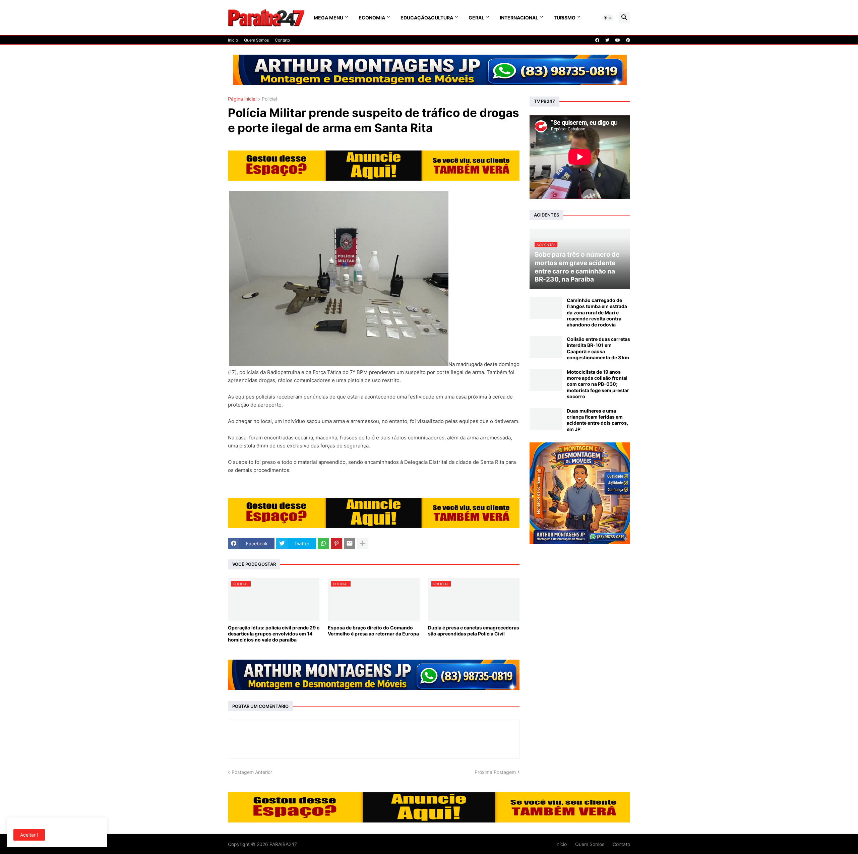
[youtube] (617, 40)
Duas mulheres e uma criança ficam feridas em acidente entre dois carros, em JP (597, 420)
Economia (372, 17)
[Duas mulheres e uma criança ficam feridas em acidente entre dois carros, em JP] (546, 419)
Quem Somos (256, 40)
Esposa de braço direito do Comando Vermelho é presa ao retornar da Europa (373, 630)
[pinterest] (628, 40)
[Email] (349, 543)
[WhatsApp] (323, 543)
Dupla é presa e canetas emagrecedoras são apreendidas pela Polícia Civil (473, 630)
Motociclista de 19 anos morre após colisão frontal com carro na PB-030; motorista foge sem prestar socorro (598, 384)
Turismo (564, 17)
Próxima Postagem (495, 772)
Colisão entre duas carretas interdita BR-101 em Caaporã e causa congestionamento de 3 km (598, 348)
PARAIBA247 (283, 844)
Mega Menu (328, 17)
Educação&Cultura (427, 17)
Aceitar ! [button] (29, 835)
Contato (282, 40)
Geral (476, 17)
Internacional (519, 17)
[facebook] (597, 40)
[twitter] (607, 40)
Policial (269, 99)
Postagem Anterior (252, 772)
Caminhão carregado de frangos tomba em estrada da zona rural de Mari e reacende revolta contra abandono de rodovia (597, 312)
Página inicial (242, 99)
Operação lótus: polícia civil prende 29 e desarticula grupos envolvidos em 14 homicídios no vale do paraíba (273, 634)
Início (233, 40)
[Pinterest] (336, 543)
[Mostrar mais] (362, 543)
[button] (608, 17)
